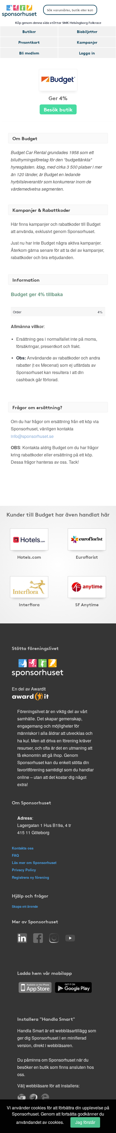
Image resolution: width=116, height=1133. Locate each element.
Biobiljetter (87, 31)
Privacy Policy (24, 869)
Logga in (87, 53)
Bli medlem (29, 53)
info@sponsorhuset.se (32, 436)
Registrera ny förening (30, 877)
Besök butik (58, 109)
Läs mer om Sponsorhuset (34, 862)
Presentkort (29, 42)
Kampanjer (87, 42)
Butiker (29, 31)
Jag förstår (85, 1122)
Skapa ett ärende (25, 906)
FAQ (15, 855)
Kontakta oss (22, 848)
